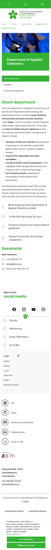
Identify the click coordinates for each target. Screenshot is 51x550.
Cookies (25, 501)
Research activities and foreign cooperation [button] (26, 238)
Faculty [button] (13, 320)
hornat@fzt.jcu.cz (14, 264)
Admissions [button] (15, 328)
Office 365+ (8, 375)
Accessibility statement (37, 511)
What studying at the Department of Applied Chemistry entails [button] (27, 207)
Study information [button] (19, 336)
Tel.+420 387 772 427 (11, 481)
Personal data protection (14, 511)
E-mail (6, 371)
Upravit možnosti (12, 534)
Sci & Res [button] (14, 345)
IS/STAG (7, 361)
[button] (8, 4)
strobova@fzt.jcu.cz (10, 484)
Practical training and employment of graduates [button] (29, 226)
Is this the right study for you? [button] (25, 216)
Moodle (7, 366)
